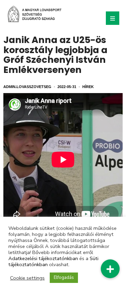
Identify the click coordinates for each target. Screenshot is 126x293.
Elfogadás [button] (64, 278)
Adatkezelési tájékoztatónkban (43, 258)
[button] (110, 268)
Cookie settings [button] (27, 278)
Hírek (88, 87)
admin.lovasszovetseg (27, 87)
